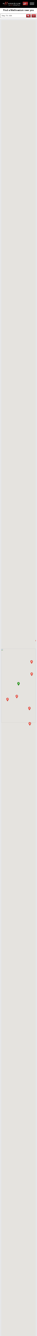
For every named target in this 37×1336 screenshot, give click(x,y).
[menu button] (25, 3)
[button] (18, 684)
